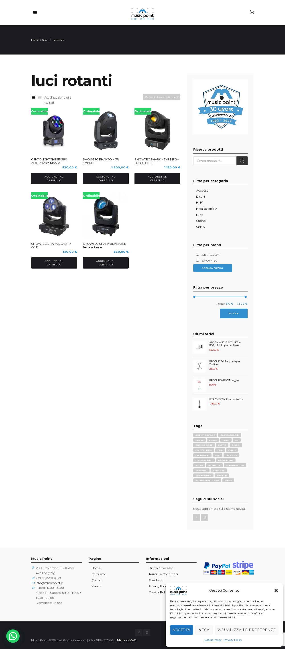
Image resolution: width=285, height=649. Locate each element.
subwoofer (203, 475)
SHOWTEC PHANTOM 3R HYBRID (101, 161)
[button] (276, 590)
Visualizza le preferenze (247, 630)
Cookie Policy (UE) (162, 592)
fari (220, 450)
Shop (45, 40)
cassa (199, 440)
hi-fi (217, 455)
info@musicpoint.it (49, 583)
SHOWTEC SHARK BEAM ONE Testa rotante (104, 245)
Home (35, 40)
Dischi (200, 196)
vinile (228, 480)
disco (236, 445)
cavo (225, 440)
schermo (201, 470)
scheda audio (235, 465)
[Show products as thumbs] (33, 97)
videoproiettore (207, 480)
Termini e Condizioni (163, 574)
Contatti (97, 580)
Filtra (234, 313)
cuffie (222, 445)
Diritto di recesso (161, 568)
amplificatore (205, 435)
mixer (199, 465)
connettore (203, 445)
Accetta (182, 630)
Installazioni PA (206, 208)
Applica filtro (212, 268)
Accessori (203, 190)
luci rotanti (204, 460)
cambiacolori (229, 435)
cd (236, 440)
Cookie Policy (213, 639)
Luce (199, 214)
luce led (231, 455)
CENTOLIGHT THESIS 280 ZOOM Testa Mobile (49, 161)
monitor (214, 465)
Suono (201, 220)
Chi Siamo (99, 574)
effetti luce (203, 450)
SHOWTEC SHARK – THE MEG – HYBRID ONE (156, 161)
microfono (225, 460)
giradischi (202, 455)
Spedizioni (156, 580)
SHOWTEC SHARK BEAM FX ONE (51, 245)
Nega (204, 630)
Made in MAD (126, 640)
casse (213, 440)
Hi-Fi (199, 202)
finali (232, 450)
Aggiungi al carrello (54, 179)
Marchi (96, 586)
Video (200, 227)
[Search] (242, 160)
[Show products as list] (39, 97)
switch (222, 475)
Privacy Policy (233, 639)
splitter (219, 470)
